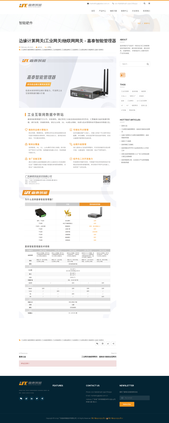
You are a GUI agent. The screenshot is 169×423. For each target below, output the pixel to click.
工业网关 (130, 101)
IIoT (127, 105)
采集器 (141, 96)
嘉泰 (122, 101)
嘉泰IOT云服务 (126, 141)
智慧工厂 (133, 96)
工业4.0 (123, 96)
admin (40, 47)
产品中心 (102, 11)
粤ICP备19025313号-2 (98, 418)
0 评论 (49, 47)
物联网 (143, 91)
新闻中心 (124, 11)
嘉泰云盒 (144, 105)
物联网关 (135, 105)
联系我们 (146, 11)
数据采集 (132, 110)
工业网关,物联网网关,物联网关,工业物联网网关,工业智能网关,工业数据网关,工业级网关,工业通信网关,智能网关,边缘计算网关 (62, 50)
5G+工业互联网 (142, 101)
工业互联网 (125, 91)
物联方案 (113, 11)
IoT (122, 105)
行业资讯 (135, 11)
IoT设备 (123, 110)
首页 (93, 11)
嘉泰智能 (135, 91)
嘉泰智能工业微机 (127, 144)
